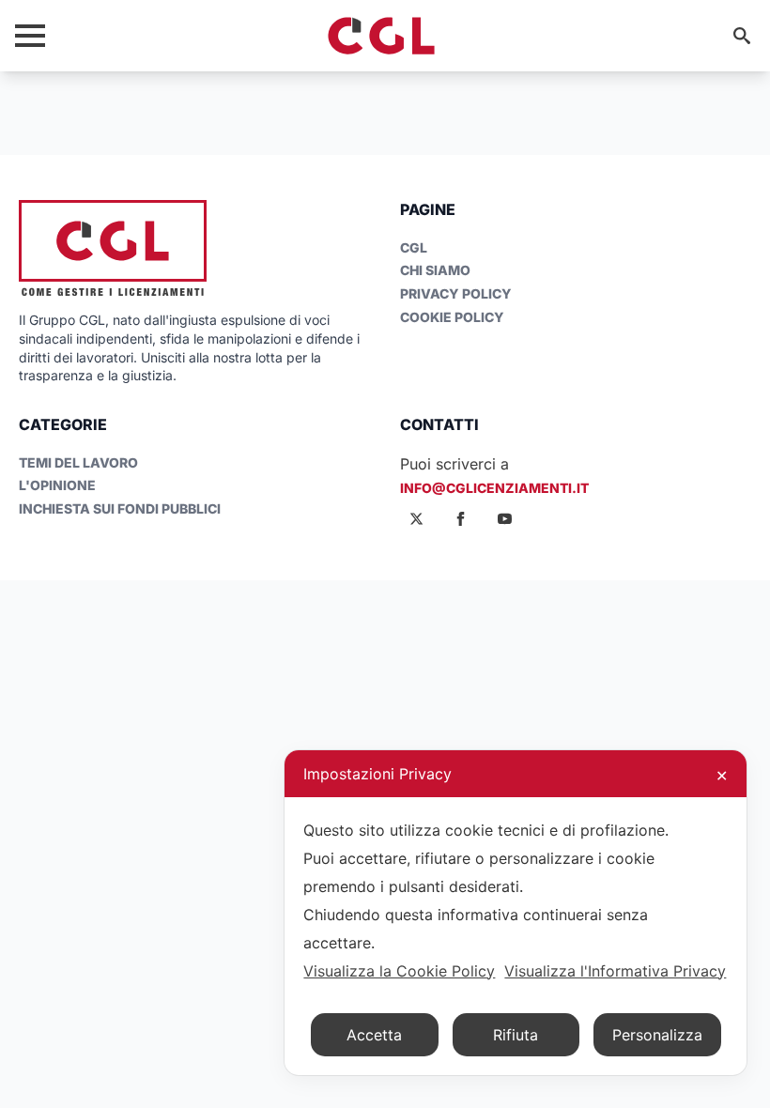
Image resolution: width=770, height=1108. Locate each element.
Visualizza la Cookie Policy (399, 971)
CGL (413, 247)
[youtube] (504, 518)
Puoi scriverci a (454, 463)
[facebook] (460, 518)
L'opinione (57, 485)
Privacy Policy (456, 293)
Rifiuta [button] (515, 1034)
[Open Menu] (30, 36)
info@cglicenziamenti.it (494, 488)
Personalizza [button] (657, 1034)
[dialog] (516, 912)
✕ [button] (722, 775)
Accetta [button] (374, 1034)
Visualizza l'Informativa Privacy (615, 971)
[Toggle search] (741, 35)
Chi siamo (435, 270)
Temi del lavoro (78, 462)
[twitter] (416, 518)
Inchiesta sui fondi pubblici (120, 508)
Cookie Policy (452, 317)
